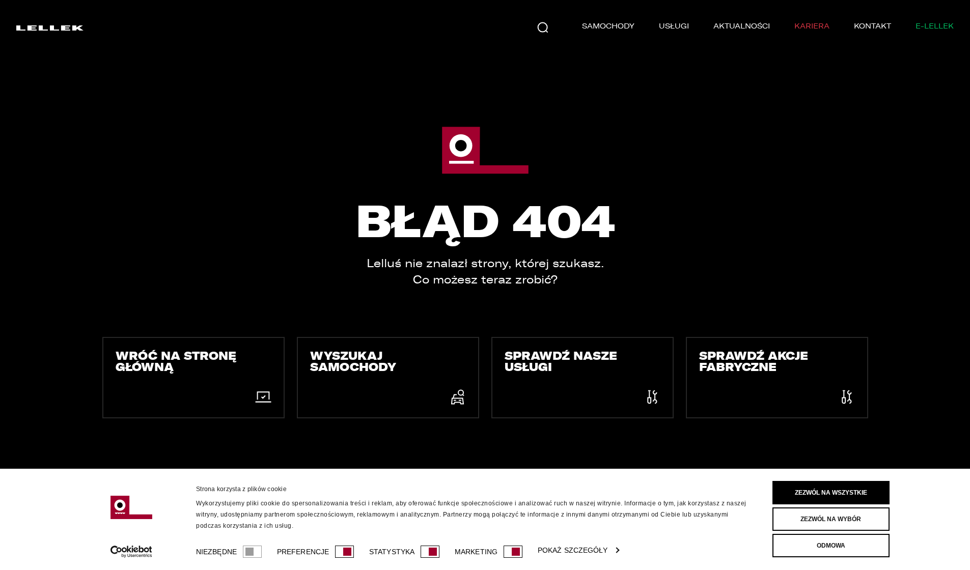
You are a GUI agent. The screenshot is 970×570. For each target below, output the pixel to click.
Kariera (811, 26)
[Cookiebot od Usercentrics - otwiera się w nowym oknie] (131, 552)
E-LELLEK (935, 26)
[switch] (344, 551)
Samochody (608, 26)
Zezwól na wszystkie (831, 492)
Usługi (674, 26)
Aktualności (741, 26)
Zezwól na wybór (830, 519)
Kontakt (872, 26)
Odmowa (831, 545)
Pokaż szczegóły (573, 550)
